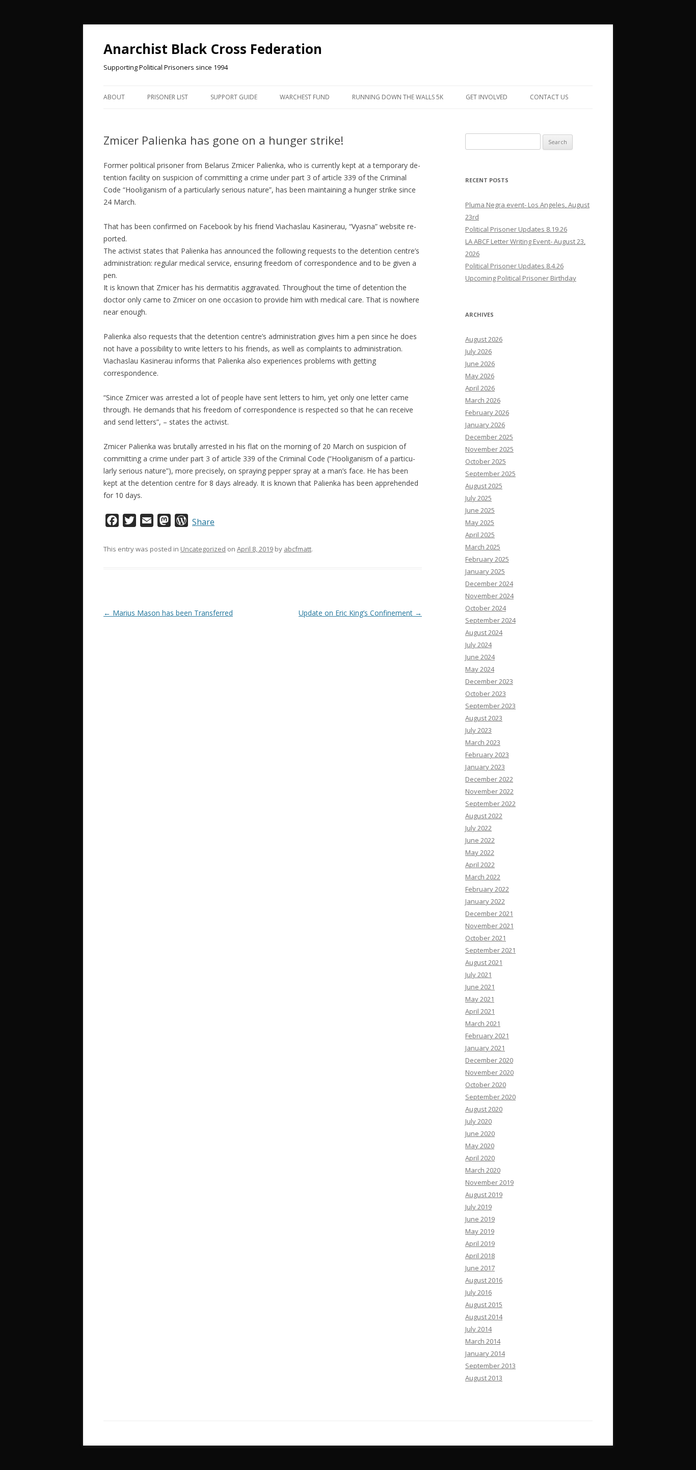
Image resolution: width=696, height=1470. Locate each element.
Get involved (486, 97)
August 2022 (483, 815)
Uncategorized (203, 548)
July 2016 (478, 1292)
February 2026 (487, 412)
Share (203, 522)
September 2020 (490, 1096)
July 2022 (478, 828)
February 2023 (487, 754)
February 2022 (487, 889)
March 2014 (482, 1341)
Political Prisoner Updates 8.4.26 (514, 265)
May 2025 (479, 522)
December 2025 (489, 436)
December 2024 (489, 583)
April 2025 (480, 534)
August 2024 (483, 632)
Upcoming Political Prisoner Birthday (520, 278)
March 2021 (482, 1023)
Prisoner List (167, 97)
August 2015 (483, 1304)
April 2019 (480, 1243)
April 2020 (480, 1157)
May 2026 (479, 375)
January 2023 (485, 766)
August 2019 (483, 1194)
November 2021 (489, 925)
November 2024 (489, 595)
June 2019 (480, 1219)
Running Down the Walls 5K (397, 97)
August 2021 (483, 962)
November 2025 (489, 449)
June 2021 (480, 986)
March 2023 (482, 742)
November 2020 (489, 1072)
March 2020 (482, 1170)
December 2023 (489, 681)
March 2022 (482, 876)
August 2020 (483, 1109)
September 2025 (490, 473)
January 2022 (485, 901)
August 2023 (483, 718)
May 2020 (479, 1145)
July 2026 (478, 351)
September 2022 (490, 803)
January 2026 (485, 424)
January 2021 (485, 1047)
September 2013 (490, 1365)
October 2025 (485, 461)
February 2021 (487, 1035)
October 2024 (485, 608)
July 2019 (478, 1206)
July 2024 (478, 644)
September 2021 (490, 950)
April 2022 (480, 864)
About (114, 97)
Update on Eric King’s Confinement (360, 613)
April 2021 (480, 1011)
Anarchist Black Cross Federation (212, 49)
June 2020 (480, 1133)
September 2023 (490, 705)
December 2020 (489, 1060)
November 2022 (489, 791)
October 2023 (485, 693)
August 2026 (483, 339)
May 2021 (479, 999)
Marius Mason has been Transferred (168, 613)
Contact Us (549, 97)
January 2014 (485, 1353)
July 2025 (478, 498)
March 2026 (482, 400)
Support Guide (233, 97)
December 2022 (489, 779)
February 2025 (487, 559)
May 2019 (479, 1231)
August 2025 (483, 485)
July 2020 (478, 1121)
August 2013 (483, 1377)
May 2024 (479, 669)
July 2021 (478, 974)
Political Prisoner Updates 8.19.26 (516, 229)
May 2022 (479, 852)
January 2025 (485, 571)
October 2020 (485, 1084)
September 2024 (490, 620)
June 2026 (480, 363)
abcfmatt (297, 548)
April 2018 (480, 1255)
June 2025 (480, 510)
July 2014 (478, 1329)
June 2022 (480, 840)
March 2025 (482, 546)
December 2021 (489, 913)
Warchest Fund (305, 97)
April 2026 (480, 388)
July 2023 (478, 730)
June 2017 (480, 1267)
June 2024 (480, 656)
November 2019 (489, 1182)
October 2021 (485, 937)
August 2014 (483, 1316)
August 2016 (483, 1280)
